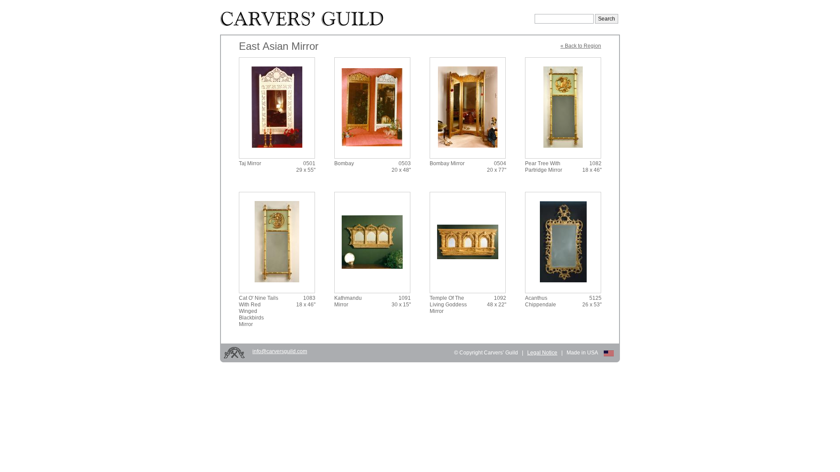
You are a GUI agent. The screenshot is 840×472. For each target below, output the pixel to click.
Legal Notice (542, 353)
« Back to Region (580, 46)
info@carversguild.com (279, 351)
